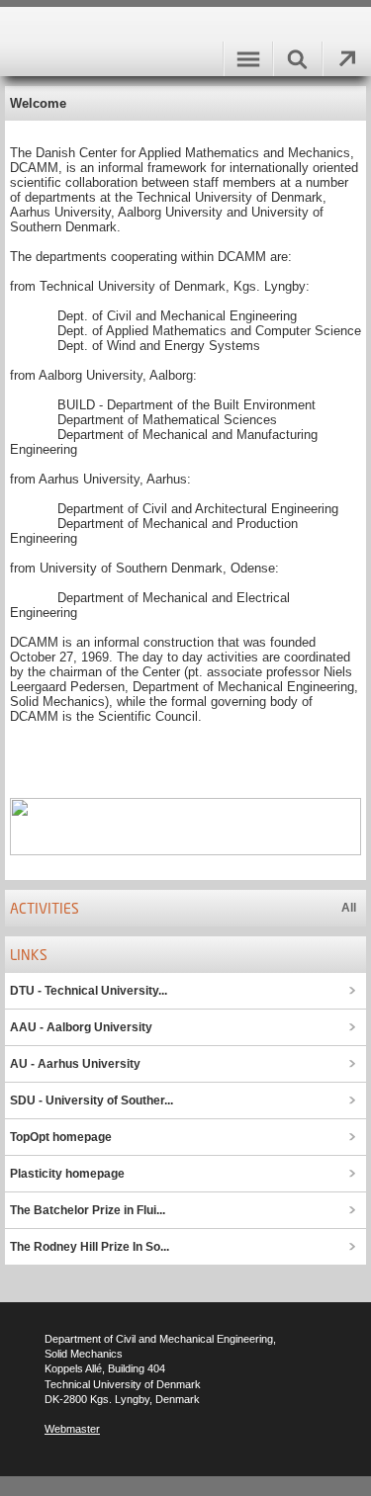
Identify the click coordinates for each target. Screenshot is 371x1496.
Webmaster (72, 1429)
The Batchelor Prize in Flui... (87, 1210)
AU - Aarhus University (75, 1064)
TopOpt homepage (61, 1137)
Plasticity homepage (67, 1174)
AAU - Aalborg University (81, 1027)
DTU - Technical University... (88, 991)
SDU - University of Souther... (91, 1100)
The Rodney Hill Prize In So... (89, 1247)
